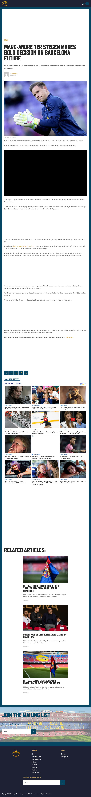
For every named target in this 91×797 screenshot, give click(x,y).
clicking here (69, 337)
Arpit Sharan (14, 74)
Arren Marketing (47, 794)
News (6, 40)
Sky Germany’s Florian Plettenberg (23, 246)
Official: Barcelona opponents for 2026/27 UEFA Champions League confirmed (41, 588)
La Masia (35, 765)
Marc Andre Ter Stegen (12, 379)
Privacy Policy (36, 772)
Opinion (34, 762)
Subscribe (33, 731)
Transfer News (36, 757)
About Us (34, 767)
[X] (11, 373)
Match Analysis (36, 759)
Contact (34, 770)
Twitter (63, 754)
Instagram (64, 757)
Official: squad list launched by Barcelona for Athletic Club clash (42, 682)
